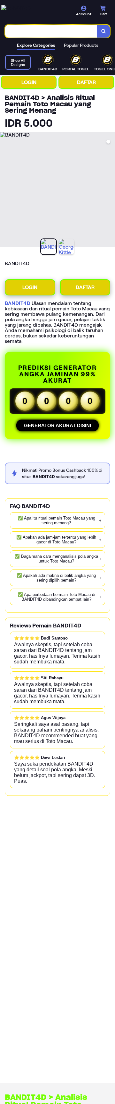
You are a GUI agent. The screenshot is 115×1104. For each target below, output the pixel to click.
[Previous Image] (5, 190)
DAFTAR (86, 82)
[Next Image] (110, 190)
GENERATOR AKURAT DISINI (57, 425)
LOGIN (28, 82)
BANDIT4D (17, 303)
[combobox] (51, 31)
